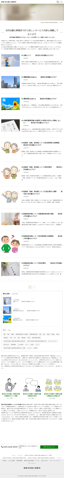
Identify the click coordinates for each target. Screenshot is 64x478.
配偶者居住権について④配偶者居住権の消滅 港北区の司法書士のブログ (42, 215)
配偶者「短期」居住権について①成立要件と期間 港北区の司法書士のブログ (42, 192)
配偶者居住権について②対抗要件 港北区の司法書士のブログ (42, 264)
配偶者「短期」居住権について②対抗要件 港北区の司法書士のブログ (42, 168)
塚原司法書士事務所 (36, 338)
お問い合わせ (6, 344)
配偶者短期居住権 (33, 334)
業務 (8, 334)
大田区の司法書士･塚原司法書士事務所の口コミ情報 (14, 348)
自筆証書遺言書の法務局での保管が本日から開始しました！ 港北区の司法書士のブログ (42, 121)
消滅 (40, 334)
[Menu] (61, 2)
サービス (37, 344)
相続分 (57, 334)
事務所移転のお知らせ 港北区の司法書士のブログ (39, 77)
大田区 (28, 338)
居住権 (48, 334)
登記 (44, 334)
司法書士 (35, 348)
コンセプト (29, 348)
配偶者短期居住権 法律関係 (22, 334)
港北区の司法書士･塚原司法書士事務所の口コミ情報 (38, 455)
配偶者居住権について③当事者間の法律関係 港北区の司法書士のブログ (42, 237)
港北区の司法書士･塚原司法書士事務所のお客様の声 (41, 458)
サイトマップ (32, 463)
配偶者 (53, 334)
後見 (19, 338)
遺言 (11, 338)
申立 (15, 338)
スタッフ (27, 344)
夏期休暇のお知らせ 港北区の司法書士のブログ (39, 98)
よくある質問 (20, 344)
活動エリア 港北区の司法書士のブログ (38, 55)
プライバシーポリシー (52, 341)
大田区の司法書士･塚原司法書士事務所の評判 (36, 341)
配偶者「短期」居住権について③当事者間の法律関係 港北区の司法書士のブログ (43, 143)
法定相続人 (6, 338)
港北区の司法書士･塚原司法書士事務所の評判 (14, 458)
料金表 (32, 344)
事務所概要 (13, 344)
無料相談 (23, 338)
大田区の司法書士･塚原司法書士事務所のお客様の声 (14, 341)
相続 (4, 334)
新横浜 (12, 334)
